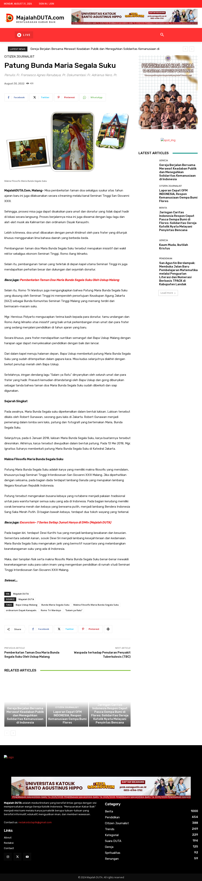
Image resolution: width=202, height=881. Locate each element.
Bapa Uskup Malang (26, 604)
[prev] (185, 49)
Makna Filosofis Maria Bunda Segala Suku (96, 604)
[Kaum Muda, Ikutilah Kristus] (147, 245)
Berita (109, 700)
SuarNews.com (148, 307)
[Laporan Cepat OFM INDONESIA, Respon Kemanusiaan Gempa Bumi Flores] (67, 702)
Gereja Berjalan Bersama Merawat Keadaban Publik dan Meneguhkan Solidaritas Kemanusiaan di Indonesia (25, 715)
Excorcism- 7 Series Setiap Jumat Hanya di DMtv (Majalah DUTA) (65, 522)
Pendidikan (165, 258)
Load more (167, 293)
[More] (108, 629)
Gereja (24, 704)
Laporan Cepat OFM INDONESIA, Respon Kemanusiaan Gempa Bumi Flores (67, 717)
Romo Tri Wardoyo (51, 610)
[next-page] (13, 733)
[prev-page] (6, 733)
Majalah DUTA (21, 593)
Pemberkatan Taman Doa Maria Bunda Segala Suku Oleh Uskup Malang (69, 280)
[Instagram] (8, 856)
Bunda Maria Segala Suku (55, 604)
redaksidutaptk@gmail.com (35, 822)
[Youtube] (27, 856)
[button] (162, 35)
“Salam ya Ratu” (73, 610)
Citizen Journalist (19, 56)
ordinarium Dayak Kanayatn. (21, 610)
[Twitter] (17, 856)
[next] (191, 49)
